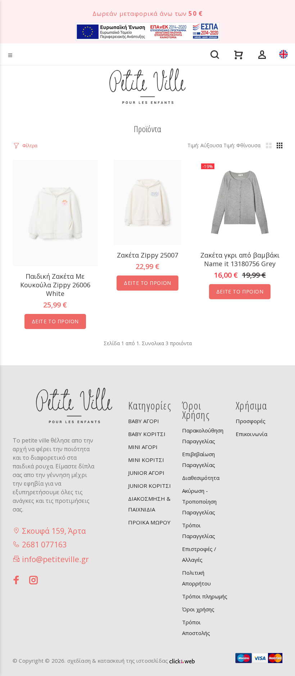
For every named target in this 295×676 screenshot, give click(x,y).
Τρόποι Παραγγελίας (198, 531)
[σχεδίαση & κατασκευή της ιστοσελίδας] (182, 660)
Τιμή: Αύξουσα (204, 145)
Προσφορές (251, 421)
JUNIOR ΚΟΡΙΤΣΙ (149, 485)
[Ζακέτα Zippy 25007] (147, 201)
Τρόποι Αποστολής (196, 627)
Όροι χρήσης (198, 609)
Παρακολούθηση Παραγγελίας (202, 436)
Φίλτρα (29, 145)
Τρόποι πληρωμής (204, 596)
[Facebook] (16, 580)
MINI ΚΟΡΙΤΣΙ (146, 459)
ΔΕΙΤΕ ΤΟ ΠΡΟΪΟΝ (55, 321)
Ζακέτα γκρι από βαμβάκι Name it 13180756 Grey (240, 259)
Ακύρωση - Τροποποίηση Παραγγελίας (199, 501)
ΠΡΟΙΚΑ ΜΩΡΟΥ (149, 522)
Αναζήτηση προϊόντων (33, 44)
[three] (279, 145)
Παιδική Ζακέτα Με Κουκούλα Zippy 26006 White (55, 285)
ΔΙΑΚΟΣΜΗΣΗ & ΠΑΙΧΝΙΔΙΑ (149, 504)
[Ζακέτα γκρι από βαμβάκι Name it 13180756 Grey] (239, 201)
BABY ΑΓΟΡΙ (143, 421)
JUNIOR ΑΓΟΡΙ (146, 472)
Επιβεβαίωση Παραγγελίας (198, 459)
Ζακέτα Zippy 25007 (147, 255)
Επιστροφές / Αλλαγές (199, 554)
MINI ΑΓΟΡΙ (143, 446)
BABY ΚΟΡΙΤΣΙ (146, 433)
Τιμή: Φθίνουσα (241, 145)
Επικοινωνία (251, 433)
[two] (268, 145)
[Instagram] (34, 580)
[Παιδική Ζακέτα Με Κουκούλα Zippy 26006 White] (55, 212)
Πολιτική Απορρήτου (196, 578)
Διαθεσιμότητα (200, 477)
